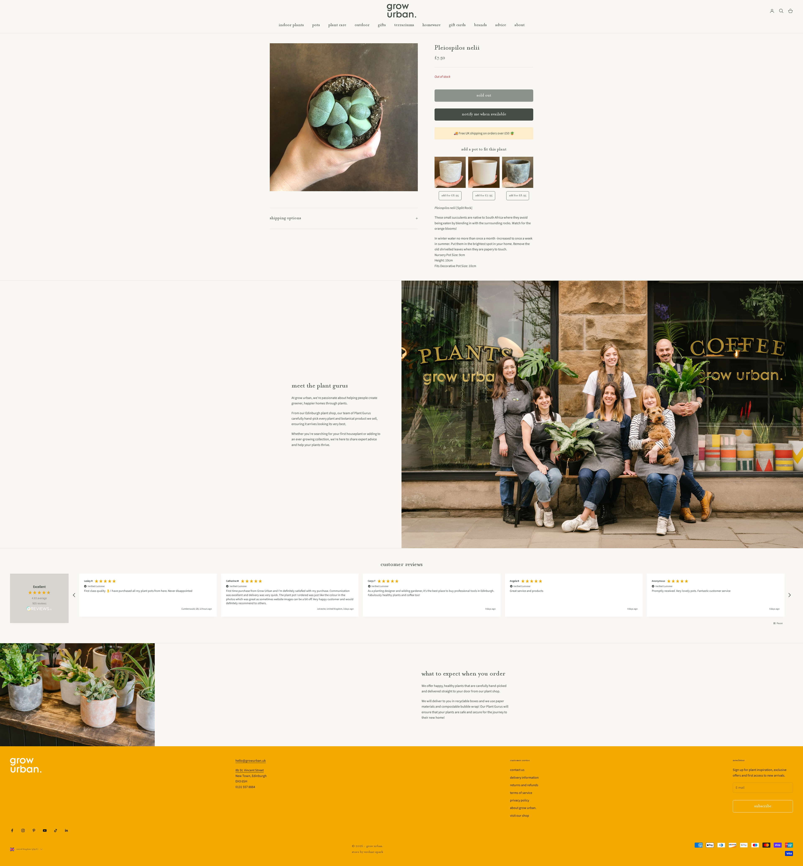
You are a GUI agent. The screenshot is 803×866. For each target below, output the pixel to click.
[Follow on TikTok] (56, 830)
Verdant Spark (373, 852)
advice (500, 25)
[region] (432, 595)
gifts (382, 25)
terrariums (404, 25)
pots (316, 25)
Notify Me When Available (484, 114)
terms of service (521, 793)
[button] (74, 595)
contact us (517, 770)
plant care (337, 25)
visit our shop (519, 815)
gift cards (457, 25)
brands (480, 25)
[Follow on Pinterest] (34, 830)
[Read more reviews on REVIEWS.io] (39, 609)
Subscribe (762, 806)
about (519, 25)
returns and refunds (524, 785)
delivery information (524, 777)
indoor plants (291, 25)
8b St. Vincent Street (249, 770)
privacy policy (519, 800)
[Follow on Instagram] (23, 830)
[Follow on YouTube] (45, 830)
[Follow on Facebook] (12, 830)
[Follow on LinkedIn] (66, 830)
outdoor (362, 25)
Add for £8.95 (450, 195)
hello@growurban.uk (250, 760)
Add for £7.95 (483, 195)
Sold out (484, 95)
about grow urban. (523, 808)
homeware (431, 25)
